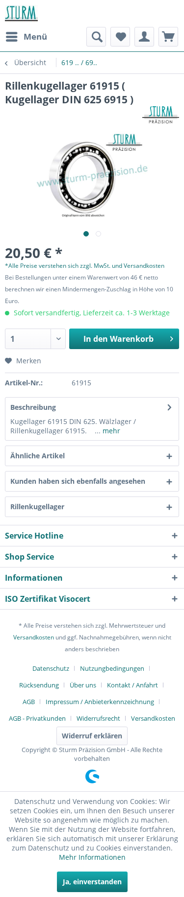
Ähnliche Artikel (37, 455)
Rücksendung (39, 685)
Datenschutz (50, 668)
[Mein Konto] (144, 37)
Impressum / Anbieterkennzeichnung (100, 701)
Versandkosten (33, 637)
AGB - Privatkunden (37, 718)
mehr (110, 430)
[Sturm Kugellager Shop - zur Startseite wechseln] (21, 13)
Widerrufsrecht (98, 718)
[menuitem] (26, 37)
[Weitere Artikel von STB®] (160, 114)
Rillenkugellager (37, 506)
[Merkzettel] (120, 37)
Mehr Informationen (92, 857)
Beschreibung (33, 407)
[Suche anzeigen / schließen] (96, 37)
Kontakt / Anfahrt (132, 685)
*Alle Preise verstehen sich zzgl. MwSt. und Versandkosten (84, 265)
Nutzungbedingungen (112, 668)
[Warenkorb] (168, 37)
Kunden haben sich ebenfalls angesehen (77, 481)
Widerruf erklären (92, 735)
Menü (35, 36)
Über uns (83, 685)
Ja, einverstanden (92, 881)
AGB (29, 701)
